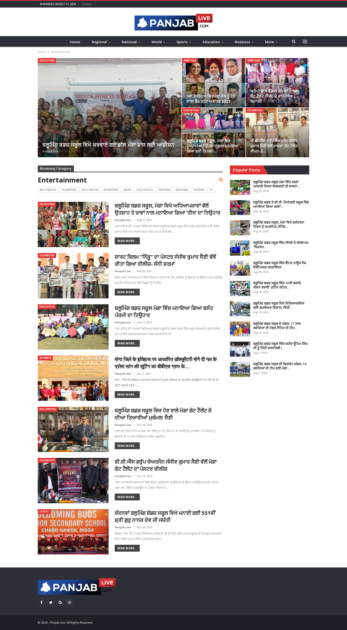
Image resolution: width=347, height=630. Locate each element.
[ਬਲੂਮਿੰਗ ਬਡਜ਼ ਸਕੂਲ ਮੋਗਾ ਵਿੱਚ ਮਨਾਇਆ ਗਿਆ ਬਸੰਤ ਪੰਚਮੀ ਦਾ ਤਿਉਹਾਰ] (73, 327)
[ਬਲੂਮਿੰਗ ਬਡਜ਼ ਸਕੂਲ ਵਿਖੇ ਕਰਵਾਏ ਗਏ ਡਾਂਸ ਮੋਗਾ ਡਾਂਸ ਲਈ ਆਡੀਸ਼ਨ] (109, 107)
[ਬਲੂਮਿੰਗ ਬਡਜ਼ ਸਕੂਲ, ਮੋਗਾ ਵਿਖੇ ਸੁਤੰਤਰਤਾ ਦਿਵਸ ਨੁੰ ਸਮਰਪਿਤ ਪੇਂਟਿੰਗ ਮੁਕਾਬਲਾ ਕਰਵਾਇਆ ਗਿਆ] (240, 227)
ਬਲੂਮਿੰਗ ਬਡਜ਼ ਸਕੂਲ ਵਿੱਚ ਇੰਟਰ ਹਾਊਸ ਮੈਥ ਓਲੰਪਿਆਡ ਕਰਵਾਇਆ (279, 265)
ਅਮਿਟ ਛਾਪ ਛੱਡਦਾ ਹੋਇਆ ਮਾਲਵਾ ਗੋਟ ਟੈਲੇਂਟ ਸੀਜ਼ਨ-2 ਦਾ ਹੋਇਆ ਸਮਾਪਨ (274, 96)
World (157, 41)
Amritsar (190, 60)
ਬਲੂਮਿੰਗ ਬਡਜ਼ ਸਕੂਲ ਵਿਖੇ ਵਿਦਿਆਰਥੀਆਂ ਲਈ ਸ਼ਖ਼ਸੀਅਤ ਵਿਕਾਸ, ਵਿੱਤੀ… (278, 305)
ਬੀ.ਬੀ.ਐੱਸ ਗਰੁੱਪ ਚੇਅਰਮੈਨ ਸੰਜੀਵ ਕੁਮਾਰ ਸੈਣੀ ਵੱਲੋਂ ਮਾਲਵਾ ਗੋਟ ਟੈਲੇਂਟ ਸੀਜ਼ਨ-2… (274, 146)
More (269, 41)
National (129, 41)
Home (75, 41)
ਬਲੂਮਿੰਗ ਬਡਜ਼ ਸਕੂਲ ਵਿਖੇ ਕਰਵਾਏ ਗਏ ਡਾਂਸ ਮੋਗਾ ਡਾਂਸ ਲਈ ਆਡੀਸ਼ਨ (108, 144)
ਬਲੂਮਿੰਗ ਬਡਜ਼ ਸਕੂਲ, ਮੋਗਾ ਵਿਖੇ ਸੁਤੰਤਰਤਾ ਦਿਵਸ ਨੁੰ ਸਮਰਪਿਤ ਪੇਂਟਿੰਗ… (278, 224)
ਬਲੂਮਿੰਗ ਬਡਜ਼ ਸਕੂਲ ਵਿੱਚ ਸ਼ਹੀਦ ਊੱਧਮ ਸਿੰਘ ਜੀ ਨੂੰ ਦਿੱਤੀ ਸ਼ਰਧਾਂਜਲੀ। (280, 345)
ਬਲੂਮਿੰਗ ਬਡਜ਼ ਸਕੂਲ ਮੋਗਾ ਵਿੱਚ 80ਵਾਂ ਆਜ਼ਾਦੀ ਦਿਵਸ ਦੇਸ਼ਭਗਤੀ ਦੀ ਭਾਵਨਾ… (276, 184)
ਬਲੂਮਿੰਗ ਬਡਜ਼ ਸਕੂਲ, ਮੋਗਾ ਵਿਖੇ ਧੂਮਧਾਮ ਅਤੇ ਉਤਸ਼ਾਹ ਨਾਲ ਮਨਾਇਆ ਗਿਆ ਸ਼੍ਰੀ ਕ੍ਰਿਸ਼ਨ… (213, 146)
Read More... (127, 241)
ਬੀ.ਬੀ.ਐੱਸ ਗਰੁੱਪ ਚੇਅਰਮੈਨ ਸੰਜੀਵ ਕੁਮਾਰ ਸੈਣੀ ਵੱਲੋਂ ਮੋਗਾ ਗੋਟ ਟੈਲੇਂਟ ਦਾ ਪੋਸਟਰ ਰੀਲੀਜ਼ (166, 465)
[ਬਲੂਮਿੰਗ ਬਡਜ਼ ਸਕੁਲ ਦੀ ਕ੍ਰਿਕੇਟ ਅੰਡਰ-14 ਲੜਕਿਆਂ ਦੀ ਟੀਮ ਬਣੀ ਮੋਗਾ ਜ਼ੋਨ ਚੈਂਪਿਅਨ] (240, 369)
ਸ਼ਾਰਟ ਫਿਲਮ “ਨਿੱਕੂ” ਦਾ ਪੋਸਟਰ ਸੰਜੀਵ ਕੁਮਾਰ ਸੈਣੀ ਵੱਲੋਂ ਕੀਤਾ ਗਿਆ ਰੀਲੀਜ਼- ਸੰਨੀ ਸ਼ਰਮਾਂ (165, 260)
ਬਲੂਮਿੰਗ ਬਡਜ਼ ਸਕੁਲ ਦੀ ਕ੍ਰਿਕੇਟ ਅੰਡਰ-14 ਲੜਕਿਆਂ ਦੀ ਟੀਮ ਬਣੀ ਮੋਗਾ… (279, 366)
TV (211, 189)
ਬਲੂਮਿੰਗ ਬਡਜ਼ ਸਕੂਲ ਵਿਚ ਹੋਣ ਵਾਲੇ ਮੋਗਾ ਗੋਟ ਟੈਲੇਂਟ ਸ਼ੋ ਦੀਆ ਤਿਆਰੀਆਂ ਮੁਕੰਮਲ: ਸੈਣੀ (163, 414)
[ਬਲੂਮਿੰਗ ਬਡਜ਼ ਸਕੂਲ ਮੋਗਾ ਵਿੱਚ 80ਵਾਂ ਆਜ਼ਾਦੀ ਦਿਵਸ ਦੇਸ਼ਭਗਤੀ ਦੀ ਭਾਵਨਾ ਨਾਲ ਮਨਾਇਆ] (240, 187)
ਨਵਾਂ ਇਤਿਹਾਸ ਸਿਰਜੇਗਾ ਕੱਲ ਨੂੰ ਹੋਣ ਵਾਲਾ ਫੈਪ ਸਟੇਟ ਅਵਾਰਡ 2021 (211, 98)
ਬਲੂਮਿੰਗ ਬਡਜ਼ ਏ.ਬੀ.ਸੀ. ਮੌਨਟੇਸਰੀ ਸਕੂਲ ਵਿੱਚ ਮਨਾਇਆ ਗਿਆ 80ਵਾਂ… (281, 204)
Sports (182, 41)
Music (127, 189)
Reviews (199, 189)
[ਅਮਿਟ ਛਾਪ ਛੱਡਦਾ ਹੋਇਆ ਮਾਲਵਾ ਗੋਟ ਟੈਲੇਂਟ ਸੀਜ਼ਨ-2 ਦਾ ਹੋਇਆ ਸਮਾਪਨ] (277, 83)
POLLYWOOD (145, 189)
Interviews (111, 189)
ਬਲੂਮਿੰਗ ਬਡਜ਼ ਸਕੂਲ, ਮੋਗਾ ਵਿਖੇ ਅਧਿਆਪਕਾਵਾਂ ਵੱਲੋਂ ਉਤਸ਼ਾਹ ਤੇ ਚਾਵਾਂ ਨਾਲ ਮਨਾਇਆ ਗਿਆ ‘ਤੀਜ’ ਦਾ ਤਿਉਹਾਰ (167, 209)
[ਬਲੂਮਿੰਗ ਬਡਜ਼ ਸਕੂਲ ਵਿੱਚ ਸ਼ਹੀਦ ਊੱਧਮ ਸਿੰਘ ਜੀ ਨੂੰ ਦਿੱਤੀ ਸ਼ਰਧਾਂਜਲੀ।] (240, 349)
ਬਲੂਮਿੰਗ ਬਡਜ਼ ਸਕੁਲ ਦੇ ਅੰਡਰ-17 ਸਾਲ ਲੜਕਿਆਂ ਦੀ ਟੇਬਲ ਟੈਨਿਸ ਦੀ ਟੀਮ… (276, 325)
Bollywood (48, 189)
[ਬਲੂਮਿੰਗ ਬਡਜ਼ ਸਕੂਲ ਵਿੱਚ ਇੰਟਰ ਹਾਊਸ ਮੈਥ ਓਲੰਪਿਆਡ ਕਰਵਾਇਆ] (240, 268)
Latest (44, 511)
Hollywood (90, 189)
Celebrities (254, 110)
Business (242, 41)
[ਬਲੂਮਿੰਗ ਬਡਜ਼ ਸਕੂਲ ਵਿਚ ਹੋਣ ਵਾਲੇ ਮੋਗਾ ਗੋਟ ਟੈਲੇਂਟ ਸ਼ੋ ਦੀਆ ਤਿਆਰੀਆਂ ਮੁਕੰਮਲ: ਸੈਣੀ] (73, 429)
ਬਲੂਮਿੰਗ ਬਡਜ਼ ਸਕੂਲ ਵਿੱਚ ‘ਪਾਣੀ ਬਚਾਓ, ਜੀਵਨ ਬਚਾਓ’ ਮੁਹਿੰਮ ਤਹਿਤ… (277, 285)
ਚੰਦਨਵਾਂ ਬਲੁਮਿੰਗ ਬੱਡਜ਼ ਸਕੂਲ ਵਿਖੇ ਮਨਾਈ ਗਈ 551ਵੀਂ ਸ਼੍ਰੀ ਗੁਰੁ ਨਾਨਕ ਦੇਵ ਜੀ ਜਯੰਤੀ (165, 516)
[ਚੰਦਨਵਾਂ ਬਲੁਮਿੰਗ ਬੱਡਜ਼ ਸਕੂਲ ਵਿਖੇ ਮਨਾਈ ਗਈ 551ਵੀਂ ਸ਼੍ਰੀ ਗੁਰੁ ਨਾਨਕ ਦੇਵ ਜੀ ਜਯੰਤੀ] (73, 531)
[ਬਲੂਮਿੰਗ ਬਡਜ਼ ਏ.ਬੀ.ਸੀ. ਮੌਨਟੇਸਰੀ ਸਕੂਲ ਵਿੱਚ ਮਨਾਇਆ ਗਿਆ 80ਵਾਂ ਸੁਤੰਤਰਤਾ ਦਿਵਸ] (240, 207)
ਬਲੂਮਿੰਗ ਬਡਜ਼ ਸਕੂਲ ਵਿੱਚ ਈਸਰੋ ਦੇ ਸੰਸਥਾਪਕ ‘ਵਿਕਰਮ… (281, 244)
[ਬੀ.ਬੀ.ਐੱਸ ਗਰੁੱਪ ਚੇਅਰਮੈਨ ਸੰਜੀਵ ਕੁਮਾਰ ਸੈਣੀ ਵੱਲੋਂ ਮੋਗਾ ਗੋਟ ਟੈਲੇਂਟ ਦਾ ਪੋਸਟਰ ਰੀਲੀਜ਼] (73, 480)
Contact (87, 4)
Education (211, 41)
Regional (99, 41)
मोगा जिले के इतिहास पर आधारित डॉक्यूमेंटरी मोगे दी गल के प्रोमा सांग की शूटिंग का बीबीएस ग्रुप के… (166, 362)
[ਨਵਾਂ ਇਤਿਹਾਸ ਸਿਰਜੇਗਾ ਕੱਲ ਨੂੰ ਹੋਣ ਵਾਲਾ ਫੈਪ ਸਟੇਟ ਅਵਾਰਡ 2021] (214, 83)
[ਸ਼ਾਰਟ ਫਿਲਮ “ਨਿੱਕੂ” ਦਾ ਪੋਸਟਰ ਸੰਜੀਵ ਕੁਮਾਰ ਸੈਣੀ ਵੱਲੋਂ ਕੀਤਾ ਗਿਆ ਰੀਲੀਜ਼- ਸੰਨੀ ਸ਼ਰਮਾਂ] (73, 275)
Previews (164, 189)
